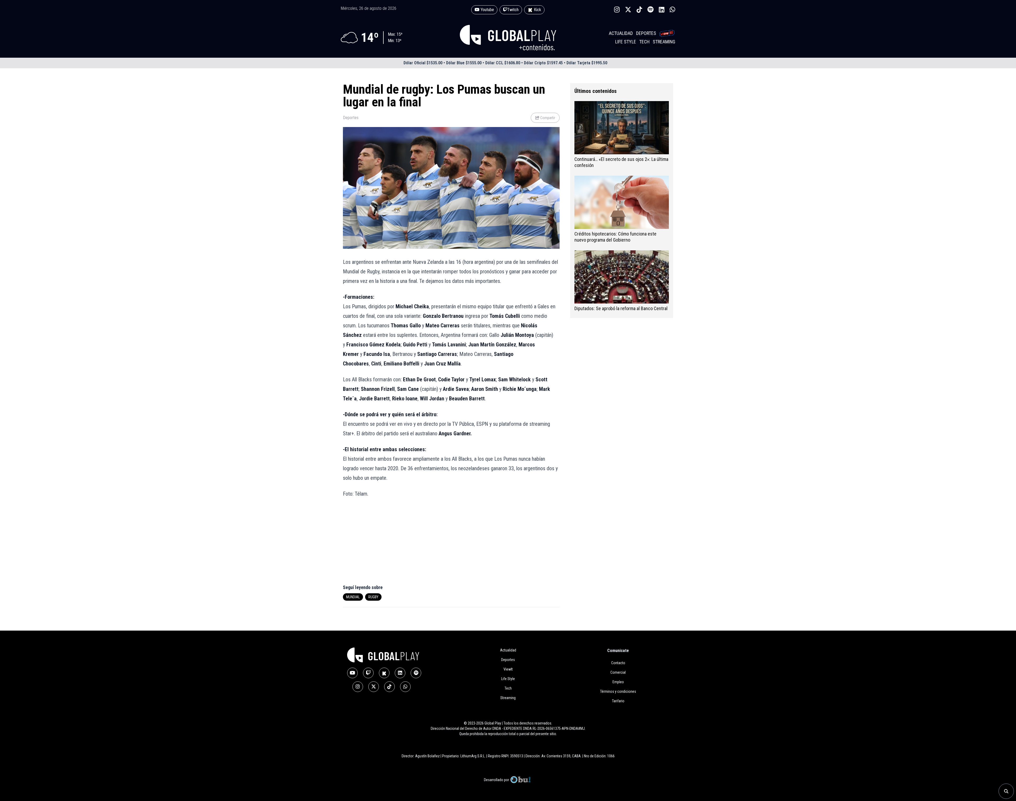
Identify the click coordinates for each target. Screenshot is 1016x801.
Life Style (625, 41)
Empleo (618, 682)
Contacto (618, 663)
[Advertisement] (395, 544)
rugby (373, 597)
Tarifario (618, 701)
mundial (353, 597)
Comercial (618, 672)
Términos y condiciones (618, 691)
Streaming (664, 41)
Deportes (646, 33)
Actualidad (621, 33)
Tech (644, 41)
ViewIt (508, 669)
